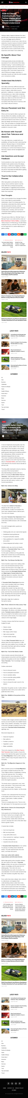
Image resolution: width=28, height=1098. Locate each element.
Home (2, 6)
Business (3, 382)
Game (2, 389)
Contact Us (10, 1088)
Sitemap (14, 1090)
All (2, 377)
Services (3, 400)
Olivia (8, 26)
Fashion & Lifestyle (5, 386)
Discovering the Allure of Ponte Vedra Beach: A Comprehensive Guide (19, 367)
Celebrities (4, 384)
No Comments (6, 28)
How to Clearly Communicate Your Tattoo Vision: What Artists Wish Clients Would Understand (20, 907)
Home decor (4, 393)
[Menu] (2, 2)
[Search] (26, 2)
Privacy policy (19, 1088)
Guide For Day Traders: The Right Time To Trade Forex (20, 244)
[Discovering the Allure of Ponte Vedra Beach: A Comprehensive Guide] (5, 367)
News (6, 6)
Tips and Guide (5, 407)
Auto (2, 379)
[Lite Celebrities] (14, 2)
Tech (2, 404)
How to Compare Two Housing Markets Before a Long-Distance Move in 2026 (13, 296)
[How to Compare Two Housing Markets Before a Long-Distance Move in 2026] (14, 286)
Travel (2, 409)
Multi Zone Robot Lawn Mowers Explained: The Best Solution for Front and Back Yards (14, 319)
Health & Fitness (5, 391)
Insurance (3, 395)
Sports (3, 402)
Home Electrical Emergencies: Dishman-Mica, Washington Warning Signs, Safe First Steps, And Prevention (13, 273)
